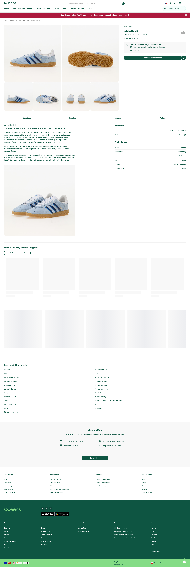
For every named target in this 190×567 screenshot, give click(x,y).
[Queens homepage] (10, 3)
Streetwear (56, 9)
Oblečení (21, 9)
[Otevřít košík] (184, 3)
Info (90, 9)
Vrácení (6, 535)
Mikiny (144, 479)
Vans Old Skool (55, 482)
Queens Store (45, 531)
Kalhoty (144, 489)
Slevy (65, 9)
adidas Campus (55, 479)
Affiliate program (47, 541)
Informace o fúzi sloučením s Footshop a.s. (128, 538)
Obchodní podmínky (121, 528)
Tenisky (6, 401)
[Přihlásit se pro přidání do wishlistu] (183, 58)
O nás (43, 528)
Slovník (43, 538)
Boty (14, 9)
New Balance (8, 489)
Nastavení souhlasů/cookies (123, 535)
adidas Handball (10, 125)
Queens (81, 9)
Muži (171, 9)
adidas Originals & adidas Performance (109, 401)
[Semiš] (174, 130)
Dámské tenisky (100, 397)
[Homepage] (21, 509)
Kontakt (7, 548)
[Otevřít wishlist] (180, 3)
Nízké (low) (182, 152)
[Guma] (185, 135)
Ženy (177, 9)
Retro (184, 160)
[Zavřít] (185, 15)
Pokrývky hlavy (147, 492)
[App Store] (47, 514)
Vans (5, 479)
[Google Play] (61, 514)
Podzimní (182, 156)
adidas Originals (180, 164)
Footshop (44, 544)
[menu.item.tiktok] (50, 508)
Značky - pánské (101, 385)
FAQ (5, 544)
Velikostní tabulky (10, 541)
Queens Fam (91, 434)
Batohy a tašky (147, 486)
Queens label (155, 551)
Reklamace (8, 538)
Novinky (7, 9)
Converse (7, 482)
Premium (46, 9)
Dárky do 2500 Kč (10, 404)
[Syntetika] (185, 130)
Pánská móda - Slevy (11, 412)
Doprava (7, 528)
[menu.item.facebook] (42, 508)
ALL (96, 404)
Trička (144, 482)
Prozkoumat (134, 50)
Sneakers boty (9, 385)
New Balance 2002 (56, 492)
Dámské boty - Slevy (102, 389)
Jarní (175, 156)
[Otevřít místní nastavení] (166, 3)
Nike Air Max (54, 486)
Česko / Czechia (160, 563)
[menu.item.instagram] (46, 508)
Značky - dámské (101, 381)
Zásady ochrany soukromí (123, 531)
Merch (153, 544)
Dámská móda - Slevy (102, 377)
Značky (38, 9)
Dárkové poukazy (47, 535)
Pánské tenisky (100, 393)
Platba (6, 531)
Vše (165, 9)
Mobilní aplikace (83, 531)
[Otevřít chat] (184, 561)
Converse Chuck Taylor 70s (59, 489)
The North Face (9, 492)
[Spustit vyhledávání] (123, 3)
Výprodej (154, 548)
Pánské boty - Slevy (102, 370)
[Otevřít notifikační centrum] (175, 3)
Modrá (183, 147)
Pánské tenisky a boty (12, 377)
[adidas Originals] (183, 32)
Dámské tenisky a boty (12, 381)
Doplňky (30, 9)
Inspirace (72, 9)
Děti (182, 9)
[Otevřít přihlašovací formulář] (171, 3)
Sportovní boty (101, 486)
